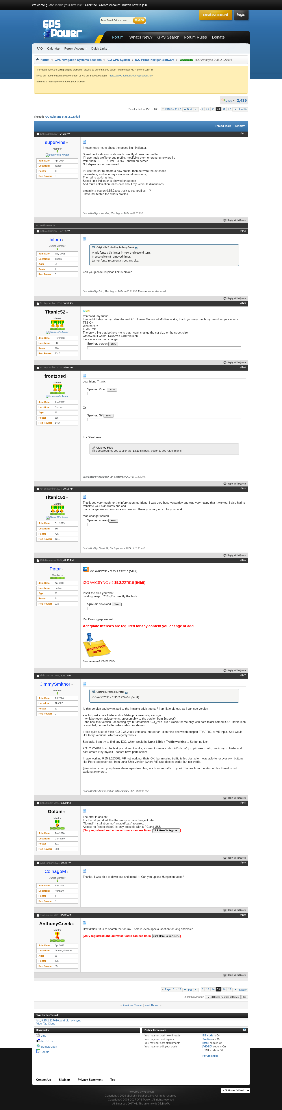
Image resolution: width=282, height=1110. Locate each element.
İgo (38, 1020)
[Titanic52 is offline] (57, 332)
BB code (207, 1035)
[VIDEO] (207, 1046)
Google (45, 1052)
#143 (243, 303)
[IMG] (205, 1043)
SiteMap (64, 1079)
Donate (218, 37)
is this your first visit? (69, 5)
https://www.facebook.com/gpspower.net (130, 75)
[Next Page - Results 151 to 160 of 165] (235, 109)
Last (241, 109)
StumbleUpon (49, 1046)
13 (207, 109)
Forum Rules (195, 37)
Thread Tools (223, 126)
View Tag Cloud (45, 1023)
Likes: (230, 100)
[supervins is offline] (57, 155)
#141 (243, 133)
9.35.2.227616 (50, 1020)
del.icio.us (47, 1041)
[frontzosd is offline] (57, 396)
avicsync (76, 1020)
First (189, 109)
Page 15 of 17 (173, 109)
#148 (243, 803)
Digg (43, 1035)
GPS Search (168, 37)
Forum (118, 37)
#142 (243, 231)
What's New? (140, 37)
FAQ (40, 48)
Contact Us (43, 1079)
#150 (243, 915)
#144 (243, 367)
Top (244, 997)
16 (224, 109)
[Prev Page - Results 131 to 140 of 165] (196, 109)
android (64, 1020)
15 (218, 109)
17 (229, 109)
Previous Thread (133, 1005)
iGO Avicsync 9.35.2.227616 (62, 117)
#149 (243, 862)
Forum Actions (74, 48)
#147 (243, 675)
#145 (243, 488)
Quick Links (99, 48)
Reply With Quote (237, 220)
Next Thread (152, 1005)
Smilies (207, 1039)
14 (213, 109)
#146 (243, 560)
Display (240, 126)
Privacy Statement (90, 1079)
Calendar (53, 48)
